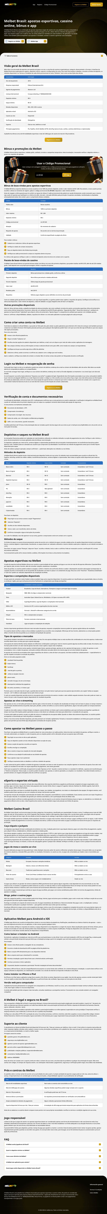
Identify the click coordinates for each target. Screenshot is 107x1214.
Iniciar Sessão (96, 4)
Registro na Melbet (81, 4)
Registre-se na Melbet (53, 139)
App (34, 4)
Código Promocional (50, 4)
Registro (39, 4)
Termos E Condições (96, 1189)
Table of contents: (12, 55)
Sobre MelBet (94, 1192)
